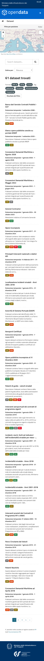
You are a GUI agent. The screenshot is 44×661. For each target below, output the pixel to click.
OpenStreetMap (11, 54)
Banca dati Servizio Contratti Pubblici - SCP (21, 105)
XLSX (7, 145)
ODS (16, 428)
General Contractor (13, 208)
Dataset (10, 21)
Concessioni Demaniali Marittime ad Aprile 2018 (20, 589)
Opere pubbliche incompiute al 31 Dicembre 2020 (19, 358)
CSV (7, 123)
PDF (16, 247)
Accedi (39, 2)
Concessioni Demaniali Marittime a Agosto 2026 (19, 153)
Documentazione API (14, 632)
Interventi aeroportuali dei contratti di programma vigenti (20, 408)
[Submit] (35, 62)
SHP (7, 173)
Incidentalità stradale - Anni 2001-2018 (21, 487)
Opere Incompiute (12, 227)
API (35, 630)
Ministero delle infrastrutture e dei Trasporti (14, 4)
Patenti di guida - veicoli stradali (18, 385)
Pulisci (40, 27)
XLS (20, 247)
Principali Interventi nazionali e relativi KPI (21, 255)
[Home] (3, 21)
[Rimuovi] (16, 85)
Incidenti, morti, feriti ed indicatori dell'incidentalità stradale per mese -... (21, 436)
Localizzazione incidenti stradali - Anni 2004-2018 (21, 283)
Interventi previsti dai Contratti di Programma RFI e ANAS (19, 514)
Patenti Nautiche (12, 567)
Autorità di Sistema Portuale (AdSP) (19, 310)
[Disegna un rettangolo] (40, 32)
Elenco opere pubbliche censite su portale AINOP (19, 131)
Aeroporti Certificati (13, 331)
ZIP (7, 400)
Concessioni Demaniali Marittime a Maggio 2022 (19, 181)
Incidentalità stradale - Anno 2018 (19, 461)
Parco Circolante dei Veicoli (16, 541)
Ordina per (9, 70)
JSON (11, 123)
